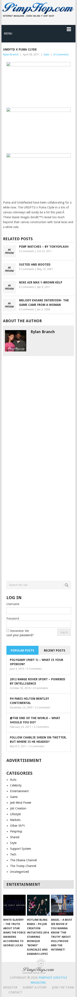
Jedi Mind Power (20, 802)
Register (10, 987)
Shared (14, 837)
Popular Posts (22, 650)
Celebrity (16, 785)
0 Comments (61, 54)
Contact (15, 992)
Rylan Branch (11, 54)
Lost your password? (20, 635)
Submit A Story (35, 987)
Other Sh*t (17, 825)
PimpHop (16, 831)
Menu (8, 33)
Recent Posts (54, 650)
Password (12, 618)
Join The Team (63, 987)
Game (14, 797)
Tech (13, 854)
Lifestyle (15, 814)
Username (12, 604)
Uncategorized (19, 871)
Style (46, 54)
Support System (20, 848)
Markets (15, 820)
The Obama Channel (23, 860)
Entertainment (19, 791)
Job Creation (18, 808)
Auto (13, 779)
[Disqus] (38, 409)
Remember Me (19, 631)
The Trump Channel (23, 866)
